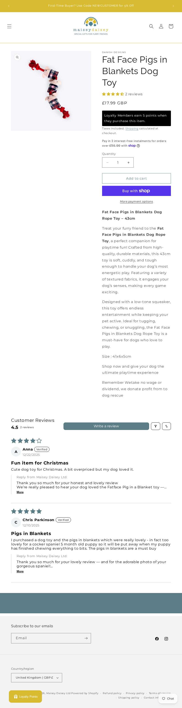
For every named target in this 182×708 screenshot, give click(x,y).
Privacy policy (135, 693)
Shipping (131, 128)
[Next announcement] (173, 6)
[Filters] (155, 426)
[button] (9, 26)
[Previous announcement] (9, 6)
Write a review (106, 426)
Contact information (157, 697)
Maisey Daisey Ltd (58, 693)
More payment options (136, 201)
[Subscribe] (86, 638)
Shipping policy (128, 697)
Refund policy (112, 693)
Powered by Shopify (85, 693)
